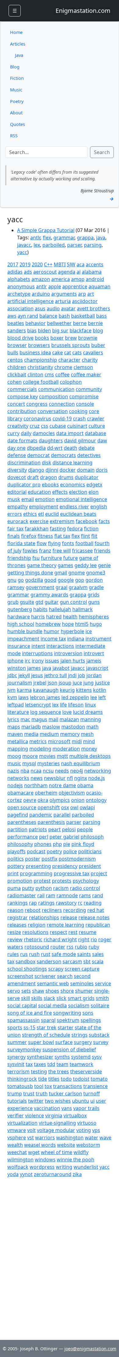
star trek (46, 1027)
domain (86, 469)
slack (49, 998)
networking (97, 770)
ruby (93, 946)
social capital (22, 1005)
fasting (58, 528)
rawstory (66, 902)
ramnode (67, 895)
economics (72, 484)
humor (52, 631)
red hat (95, 910)
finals (13, 536)
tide (42, 1078)
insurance (18, 646)
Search (102, 152)
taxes (40, 1064)
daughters (51, 440)
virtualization (22, 1122)
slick (61, 998)
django (36, 469)
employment (43, 506)
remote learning (65, 924)
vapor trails (86, 1108)
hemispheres (94, 616)
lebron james (45, 697)
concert (16, 403)
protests (61, 880)
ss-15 (29, 1027)
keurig (67, 690)
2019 (25, 264)
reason (15, 910)
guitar (52, 602)
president (90, 866)
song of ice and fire (29, 1012)
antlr (35, 237)
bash (64, 315)
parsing (93, 245)
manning (90, 719)
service (103, 983)
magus (39, 719)
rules (13, 954)
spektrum (68, 1020)
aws (11, 315)
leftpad (15, 704)
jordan (94, 675)
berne (80, 323)
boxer (57, 337)
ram (50, 895)
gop (79, 580)
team (62, 1064)
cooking (78, 411)
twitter (36, 1100)
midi (77, 741)
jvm (11, 690)
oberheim (46, 792)
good (50, 580)
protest (42, 880)
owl (74, 807)
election (78, 492)
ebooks (50, 484)
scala (97, 961)
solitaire (100, 1005)
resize (14, 932)
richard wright (60, 939)
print (13, 873)
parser (74, 245)
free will (61, 550)
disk (46, 462)
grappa (85, 237)
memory (70, 734)
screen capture (82, 968)
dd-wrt (55, 447)
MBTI (60, 264)
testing (39, 1071)
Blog (15, 67)
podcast (36, 851)
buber (98, 345)
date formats (22, 440)
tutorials (17, 1100)
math (92, 726)
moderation (66, 748)
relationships (44, 917)
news (37, 778)
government (40, 587)
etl (41, 514)
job (81, 675)
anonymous (21, 286)
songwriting (67, 1012)
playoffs (16, 851)
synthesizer (40, 1056)
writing (64, 1166)
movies (47, 756)
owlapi (87, 807)
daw (102, 440)
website (66, 1144)
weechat (17, 1152)
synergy (16, 1056)
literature (18, 712)
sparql (48, 1020)
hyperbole (72, 631)
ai (79, 271)
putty (28, 888)
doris (102, 469)
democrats (63, 455)
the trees (58, 1071)
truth (42, 1093)
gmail (60, 572)
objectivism (72, 792)
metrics (38, 741)
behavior (35, 323)
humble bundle (24, 631)
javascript (97, 668)
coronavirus (37, 418)
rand (97, 895)
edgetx (94, 484)
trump (14, 1093)
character (69, 359)
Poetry (16, 101)
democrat (38, 455)
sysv (97, 1056)
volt (31, 1130)
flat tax (62, 536)
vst (30, 1137)
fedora (75, 528)
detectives (89, 455)
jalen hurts (72, 660)
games (65, 565)
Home (16, 32)
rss (70, 946)
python (43, 888)
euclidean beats (78, 514)
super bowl (41, 1042)
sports (14, 1027)
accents (94, 264)
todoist (81, 1078)
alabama (92, 271)
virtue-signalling (57, 1122)
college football (41, 381)
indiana (75, 638)
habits (40, 609)
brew (71, 337)
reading (93, 902)
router (57, 946)
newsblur (55, 778)
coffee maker (86, 374)
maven (15, 734)
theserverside (86, 1071)
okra (43, 800)
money (89, 748)
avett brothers (93, 308)
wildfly (81, 1152)
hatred (54, 616)
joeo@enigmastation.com (90, 1348)
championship (40, 359)
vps (96, 1130)
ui (92, 1100)
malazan (69, 719)
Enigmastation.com (83, 10)
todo (66, 1078)
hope (68, 624)
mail (53, 719)
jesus (37, 675)
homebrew (48, 624)
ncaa (36, 770)
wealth (15, 1144)
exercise (39, 521)
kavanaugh (46, 690)
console (85, 403)
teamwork (81, 1064)
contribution (21, 411)
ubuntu (80, 1100)
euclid (52, 514)
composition (53, 396)
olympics (59, 800)
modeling (40, 748)
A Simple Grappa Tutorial (45, 230)
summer (17, 1042)
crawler (95, 418)
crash (79, 418)
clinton (35, 374)
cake (57, 352)
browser (17, 345)
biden (44, 330)
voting (83, 1130)
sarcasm (72, 961)
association (20, 308)
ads (28, 271)
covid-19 (62, 418)
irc (28, 660)
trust (28, 1093)
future (70, 558)
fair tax (15, 528)
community (89, 389)
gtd (39, 602)
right (83, 939)
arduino (41, 293)
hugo (96, 624)
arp (82, 293)
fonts (68, 543)
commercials (22, 389)
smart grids (81, 998)
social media (52, 1005)
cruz (35, 425)
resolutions (35, 932)
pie (66, 844)
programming (36, 873)
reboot (33, 910)
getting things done (30, 572)
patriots (38, 829)
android (95, 279)
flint (85, 536)
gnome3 (95, 572)
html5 (81, 624)
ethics (30, 514)
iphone (15, 660)
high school (20, 624)
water (91, 1137)
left (102, 697)
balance (48, 315)
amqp (78, 279)
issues (52, 660)
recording (74, 910)
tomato (99, 1078)
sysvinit (15, 1064)
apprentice (74, 286)
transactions (67, 1086)
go (21, 580)
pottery (15, 866)
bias (32, 330)
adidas (15, 271)
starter (66, 1027)
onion (78, 800)
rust (45, 954)
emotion (45, 499)
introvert (94, 653)
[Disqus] (59, 1254)
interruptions (37, 653)
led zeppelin (75, 697)
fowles (30, 550)
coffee (62, 374)
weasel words (40, 1144)
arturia (63, 301)
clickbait (16, 374)
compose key (22, 396)
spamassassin (23, 1020)
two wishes (58, 1100)
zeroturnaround (52, 1174)
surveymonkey (24, 1049)
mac (25, 719)
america (60, 279)
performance (22, 836)
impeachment (23, 638)
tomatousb (20, 1086)
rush (34, 954)
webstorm (88, 1144)
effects (60, 492)
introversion (68, 653)
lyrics (13, 719)
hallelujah (60, 609)
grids (93, 594)
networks (18, 778)
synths (62, 1056)
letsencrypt (38, 704)
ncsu (48, 770)
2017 (12, 264)
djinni (51, 469)
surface (64, 1042)
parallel (61, 814)
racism (61, 888)
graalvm (78, 587)
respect (58, 932)
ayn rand (28, 315)
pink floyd (82, 844)
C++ (48, 264)
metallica (17, 741)
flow (42, 543)
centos (15, 359)
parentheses (21, 822)
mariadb (31, 726)
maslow (51, 726)
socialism (78, 1005)
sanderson (49, 961)
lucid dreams (88, 712)
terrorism (18, 1071)
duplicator (87, 477)
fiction (91, 528)
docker (68, 469)
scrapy (55, 968)
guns (94, 602)
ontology (96, 800)
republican (97, 924)
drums (66, 477)
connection (62, 403)
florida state (21, 543)
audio (53, 308)
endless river (74, 506)
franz (45, 550)
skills (36, 998)
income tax (53, 638)
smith (102, 998)
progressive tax (71, 873)
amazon (40, 279)
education (39, 492)
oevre (29, 800)
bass (101, 315)
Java (19, 55)
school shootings (27, 968)
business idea (35, 352)
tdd (51, 1064)
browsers (39, 345)
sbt (87, 961)
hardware (18, 616)
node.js (96, 778)
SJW (71, 264)
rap (33, 902)
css (44, 425)
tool (38, 1086)
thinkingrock (22, 1078)
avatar (68, 308)
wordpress (42, 1166)
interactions (60, 646)
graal (61, 587)
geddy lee (85, 565)
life (63, 704)
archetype (19, 293)
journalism (19, 682)
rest (73, 932)
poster (32, 858)
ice (88, 631)
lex (37, 245)
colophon (71, 381)
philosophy (20, 844)
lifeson (76, 704)
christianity (40, 367)
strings (79, 1034)
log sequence (45, 712)
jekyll (24, 675)
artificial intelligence (30, 301)
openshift (49, 807)
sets (26, 990)
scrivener (45, 976)
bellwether (59, 323)
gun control (73, 602)
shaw (38, 990)
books (42, 337)
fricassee (82, 550)
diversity (17, 469)
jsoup (65, 682)
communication (56, 389)
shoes (52, 990)
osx (65, 807)
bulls (12, 352)
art (90, 293)
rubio (81, 946)
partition (17, 829)
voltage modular (56, 1130)
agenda (66, 271)
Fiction (17, 78)
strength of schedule (46, 1034)
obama (85, 785)
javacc (24, 245)
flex (47, 237)
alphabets (18, 279)
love (67, 712)
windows (45, 1159)
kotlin (99, 690)
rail (41, 895)
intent (38, 646)
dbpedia (36, 447)
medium (49, 734)
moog (14, 756)
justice (102, 682)
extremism (62, 521)
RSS (14, 135)
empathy (17, 506)
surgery (83, 1042)
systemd (81, 1056)
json (52, 682)
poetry (54, 851)
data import (70, 433)
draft (33, 477)
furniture (51, 558)
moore (30, 756)
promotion (19, 880)
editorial (17, 492)
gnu (11, 580)
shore (67, 990)
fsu (36, 558)
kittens (84, 690)
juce (77, 682)
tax (29, 1064)
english (98, 506)
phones (43, 844)
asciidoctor (85, 301)
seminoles (82, 983)
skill (25, 998)
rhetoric (33, 939)
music (14, 763)
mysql (29, 763)
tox (48, 1086)
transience (95, 1086)
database (95, 433)
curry (13, 433)
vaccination (47, 1108)
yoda (13, 1174)
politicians (90, 851)
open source (21, 807)
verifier (15, 1115)
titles (54, 1078)
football (84, 543)
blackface (81, 330)
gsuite (27, 602)
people (85, 829)
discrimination (24, 462)
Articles (17, 44)
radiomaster (21, 895)
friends (102, 550)
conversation (53, 411)
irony (38, 660)
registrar (17, 917)
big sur (60, 330)
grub (13, 602)
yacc (22, 252)
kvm (12, 697)
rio (94, 939)
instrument (98, 638)
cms (49, 374)
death (70, 447)
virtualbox (75, 1115)
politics (15, 858)
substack (99, 1034)
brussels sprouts (70, 345)
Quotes (17, 124)
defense (16, 455)
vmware (16, 1130)
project (99, 873)
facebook (86, 521)
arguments (64, 293)
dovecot (16, 477)
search (65, 976)
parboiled (53, 245)
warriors (45, 1137)
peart (54, 829)
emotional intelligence (81, 499)
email (27, 499)
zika (77, 1174)
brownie (87, 337)
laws (23, 697)
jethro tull (55, 675)
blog (98, 330)
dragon (48, 477)
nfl (70, 778)
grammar (63, 237)
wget (34, 1152)
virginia (53, 1115)
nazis (13, 770)
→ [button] (111, 198)
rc (80, 902)
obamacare (20, 792)
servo (13, 990)
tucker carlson (65, 1093)
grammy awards (49, 594)
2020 (37, 264)
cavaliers (93, 352)
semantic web (53, 983)
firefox (28, 536)
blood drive (20, 337)
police (70, 851)
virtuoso (86, 1122)
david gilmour (80, 440)
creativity (17, 425)
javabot (61, 668)
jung (88, 682)
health (70, 616)
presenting (38, 866)
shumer (84, 990)
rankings (17, 902)
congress (37, 403)
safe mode (64, 954)
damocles (44, 433)
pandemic (40, 814)
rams (85, 895)
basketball (83, 315)
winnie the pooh (75, 1159)
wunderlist (86, 1166)
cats (77, 352)
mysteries (48, 763)
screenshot (20, 976)
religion (36, 924)
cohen (14, 381)
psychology (86, 880)
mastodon (73, 726)
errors (14, 514)
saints (84, 954)
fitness (45, 536)
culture (96, 425)
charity (90, 359)
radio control (85, 888)
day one (16, 447)
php (57, 844)
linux (90, 704)
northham (36, 785)
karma (24, 690)
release (68, 917)
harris (38, 616)
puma (14, 888)
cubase (57, 425)
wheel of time (56, 1152)
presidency (65, 866)
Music (16, 90)
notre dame (62, 785)
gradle (96, 587)
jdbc (12, 675)
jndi (72, 675)
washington (70, 1137)
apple (54, 286)
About (16, 113)
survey (100, 1042)
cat (67, 352)
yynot (26, 1174)
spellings (91, 1020)
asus (40, 308)
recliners (52, 910)
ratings (46, 902)
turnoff (91, 1093)
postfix (49, 858)
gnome (76, 572)
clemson (83, 367)
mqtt (62, 756)
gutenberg (19, 609)
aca (81, 264)
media (31, 734)
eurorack (17, 521)
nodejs (15, 785)
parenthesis (51, 822)
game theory (41, 565)
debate (86, 447)
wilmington (20, 1159)
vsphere (16, 1137)
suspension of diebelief (69, 1049)
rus (24, 954)
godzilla (34, 580)
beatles (15, 323)
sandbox (25, 961)
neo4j (76, 770)
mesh (87, 734)
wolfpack (17, 1166)
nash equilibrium (80, 763)
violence (34, 1115)
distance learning (72, 462)
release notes (94, 917)
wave (105, 1137)
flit (94, 536)
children (16, 367)
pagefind (17, 814)
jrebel (39, 682)
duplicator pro (24, 484)
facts (104, 521)
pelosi (69, 829)
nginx (80, 778)
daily (26, 433)
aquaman (99, 286)
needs (62, 770)
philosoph (92, 836)
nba (24, 770)
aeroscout (45, 271)
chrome (63, 367)
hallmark (82, 609)
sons (87, 1012)
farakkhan (37, 528)
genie (104, 565)
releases (17, 924)
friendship (19, 558)
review (15, 939)
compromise (84, 396)
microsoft (59, 741)
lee (93, 697)
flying (54, 543)
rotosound (36, 946)
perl (43, 836)
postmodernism (77, 858)
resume (87, 932)
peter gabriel (64, 836)
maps (13, 726)
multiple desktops (90, 756)
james (34, 668)
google (66, 580)
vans (66, 1108)
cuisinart (77, 425)
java (100, 237)
